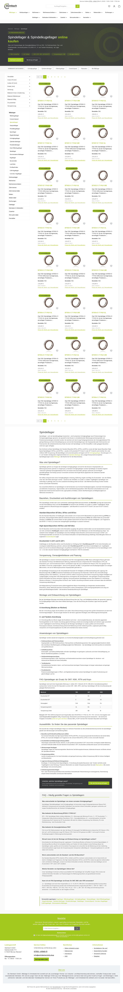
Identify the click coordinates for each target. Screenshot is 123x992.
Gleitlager (12, 204)
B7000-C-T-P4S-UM (72, 101)
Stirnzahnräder (14, 215)
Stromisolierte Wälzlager (17, 154)
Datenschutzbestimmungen (50, 935)
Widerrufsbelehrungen (72, 948)
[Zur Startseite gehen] (10, 6)
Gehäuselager (13, 177)
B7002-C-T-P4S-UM (99, 185)
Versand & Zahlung (100, 953)
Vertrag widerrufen (41, 959)
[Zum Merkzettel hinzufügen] (57, 96)
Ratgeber (97, 956)
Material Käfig (11, 99)
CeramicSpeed (73, 68)
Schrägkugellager (32, 68)
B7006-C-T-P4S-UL (99, 397)
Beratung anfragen (32, 60)
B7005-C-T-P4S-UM (99, 355)
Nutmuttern (84, 68)
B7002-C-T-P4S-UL (72, 185)
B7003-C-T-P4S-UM (45, 270)
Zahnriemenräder (14, 191)
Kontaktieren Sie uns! (100, 948)
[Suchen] (77, 6)
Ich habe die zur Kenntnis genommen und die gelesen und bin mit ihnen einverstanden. (63, 935)
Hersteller (10, 76)
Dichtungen (12, 201)
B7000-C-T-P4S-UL (45, 101)
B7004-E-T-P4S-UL (99, 312)
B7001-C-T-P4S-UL (45, 143)
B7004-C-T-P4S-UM (72, 312)
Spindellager (14, 122)
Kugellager (13, 157)
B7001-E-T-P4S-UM (45, 185)
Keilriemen (12, 180)
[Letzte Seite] (65, 76)
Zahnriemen (13, 187)
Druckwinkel (11, 102)
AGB (77, 935)
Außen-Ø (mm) (12, 83)
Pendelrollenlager (15, 145)
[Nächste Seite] (61, 76)
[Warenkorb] (119, 6)
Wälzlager (16, 28)
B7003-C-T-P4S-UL (99, 228)
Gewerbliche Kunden (100, 951)
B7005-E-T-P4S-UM (72, 397)
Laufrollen (12, 164)
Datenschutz (69, 951)
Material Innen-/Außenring (15, 93)
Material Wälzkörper (13, 96)
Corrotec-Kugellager (16, 174)
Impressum (68, 953)
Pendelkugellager (15, 128)
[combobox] (61, 6)
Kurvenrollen (13, 161)
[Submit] (77, 928)
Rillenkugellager (60, 68)
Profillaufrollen (14, 167)
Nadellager (13, 151)
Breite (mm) (11, 86)
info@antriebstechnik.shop (44, 955)
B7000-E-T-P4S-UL (99, 101)
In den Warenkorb (48, 117)
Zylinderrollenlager (47, 68)
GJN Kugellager (14, 170)
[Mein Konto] (114, 6)
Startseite (10, 28)
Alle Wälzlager (95, 68)
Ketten (11, 194)
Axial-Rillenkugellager (16, 148)
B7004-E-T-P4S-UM (45, 355)
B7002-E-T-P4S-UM (72, 228)
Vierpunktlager (14, 125)
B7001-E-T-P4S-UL (99, 143)
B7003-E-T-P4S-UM (99, 270)
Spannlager (13, 132)
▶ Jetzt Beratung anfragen (99, 783)
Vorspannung (11, 106)
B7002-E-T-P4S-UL (45, 228)
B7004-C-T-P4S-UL (45, 312)
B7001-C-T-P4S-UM (72, 143)
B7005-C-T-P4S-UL (72, 355)
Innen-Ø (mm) (11, 80)
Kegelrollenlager (14, 135)
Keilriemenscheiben (15, 184)
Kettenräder (12, 198)
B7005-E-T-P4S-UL (45, 397)
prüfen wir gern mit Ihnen (59, 718)
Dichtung (10, 89)
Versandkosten (56, 987)
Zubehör (11, 211)
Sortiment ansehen (15, 60)
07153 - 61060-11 (93, 1)
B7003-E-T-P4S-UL (72, 270)
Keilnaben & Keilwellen (16, 208)
